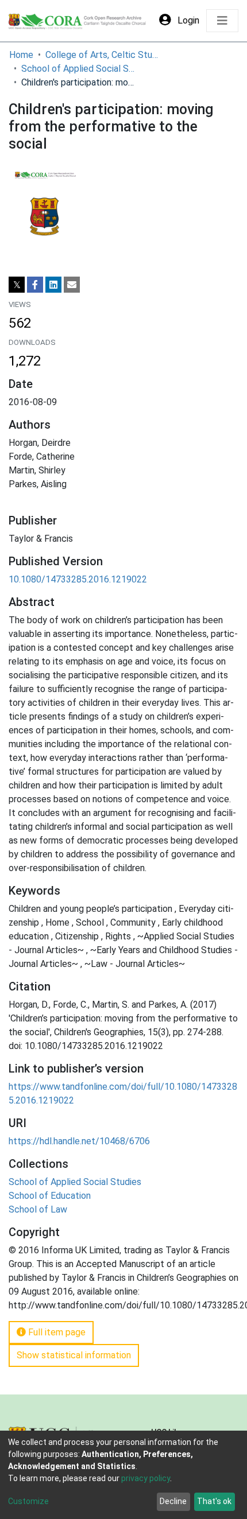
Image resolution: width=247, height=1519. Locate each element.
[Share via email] (72, 285)
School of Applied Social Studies (78, 68)
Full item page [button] (56, 1332)
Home (21, 54)
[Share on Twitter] (17, 285)
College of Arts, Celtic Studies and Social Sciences (102, 54)
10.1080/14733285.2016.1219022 (78, 579)
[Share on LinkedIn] (53, 285)
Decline (173, 1501)
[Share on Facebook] (35, 285)
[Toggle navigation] (222, 20)
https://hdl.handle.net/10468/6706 (79, 1141)
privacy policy (145, 1478)
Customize (28, 1501)
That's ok (214, 1501)
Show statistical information (74, 1355)
